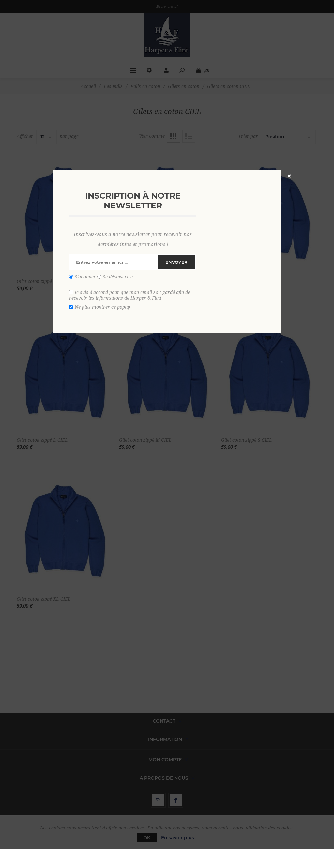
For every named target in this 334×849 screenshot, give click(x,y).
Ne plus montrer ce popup (102, 307)
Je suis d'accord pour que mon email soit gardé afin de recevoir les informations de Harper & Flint (129, 295)
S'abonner (85, 276)
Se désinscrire (118, 276)
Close (289, 176)
